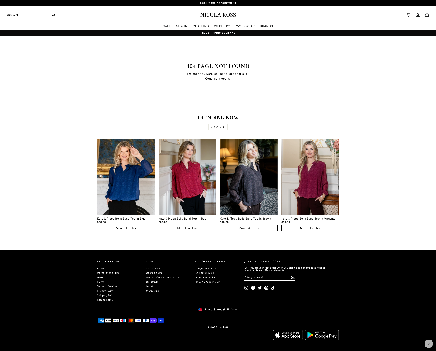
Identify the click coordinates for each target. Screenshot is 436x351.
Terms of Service (107, 286)
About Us (102, 268)
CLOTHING (201, 26)
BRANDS (266, 26)
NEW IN (182, 26)
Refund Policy (105, 299)
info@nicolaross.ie (205, 268)
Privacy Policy (105, 291)
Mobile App (152, 291)
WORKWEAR (245, 26)
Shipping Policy (106, 295)
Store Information (205, 277)
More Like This (126, 228)
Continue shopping (218, 78)
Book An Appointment (207, 281)
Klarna (100, 281)
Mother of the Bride (108, 272)
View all (218, 127)
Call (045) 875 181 (205, 272)
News (100, 277)
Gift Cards (152, 281)
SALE (167, 26)
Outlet (149, 286)
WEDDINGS (222, 26)
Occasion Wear (155, 272)
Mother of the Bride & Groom (163, 277)
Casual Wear (153, 268)
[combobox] (30, 15)
